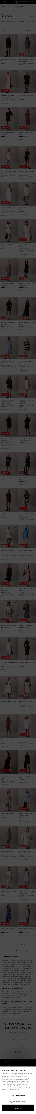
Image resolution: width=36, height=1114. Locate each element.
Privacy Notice (14, 1090)
